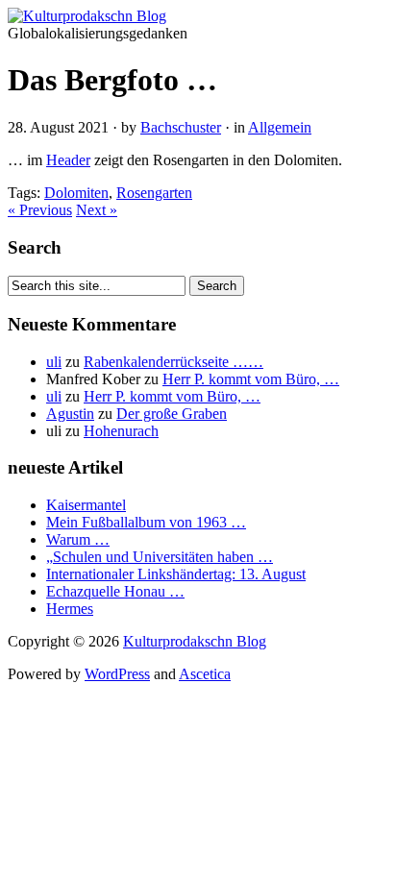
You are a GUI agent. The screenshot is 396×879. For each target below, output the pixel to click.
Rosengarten (154, 192)
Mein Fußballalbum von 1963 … (146, 522)
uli (54, 362)
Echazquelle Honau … (115, 591)
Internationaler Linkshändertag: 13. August (176, 574)
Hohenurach (121, 431)
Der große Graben (171, 413)
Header (68, 160)
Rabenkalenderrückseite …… (173, 362)
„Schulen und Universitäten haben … (159, 557)
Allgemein (279, 127)
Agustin (70, 413)
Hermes (69, 608)
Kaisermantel (86, 505)
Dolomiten (76, 192)
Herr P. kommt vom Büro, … (250, 379)
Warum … (78, 539)
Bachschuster (180, 127)
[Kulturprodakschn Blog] (87, 16)
